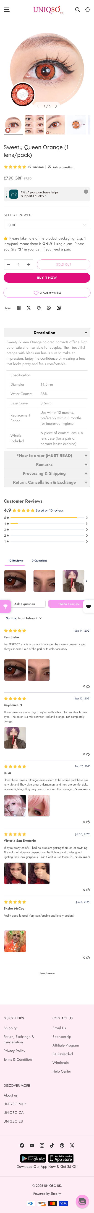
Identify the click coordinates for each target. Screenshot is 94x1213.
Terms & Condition (18, 1059)
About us (10, 1095)
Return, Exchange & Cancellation (19, 1039)
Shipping (10, 1028)
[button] (47, 332)
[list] (47, 70)
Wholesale (60, 1062)
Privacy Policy (14, 1050)
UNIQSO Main (15, 1104)
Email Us (59, 1028)
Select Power (18, 215)
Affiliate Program (65, 1045)
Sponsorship (61, 1036)
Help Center (61, 1071)
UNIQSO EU (13, 1121)
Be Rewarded (62, 1054)
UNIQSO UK (52, 1185)
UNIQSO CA (14, 1112)
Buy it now (47, 277)
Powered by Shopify (47, 1193)
